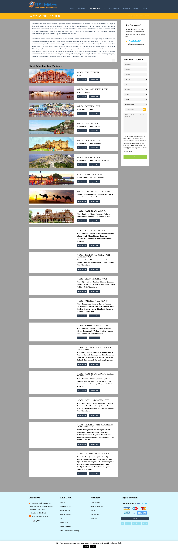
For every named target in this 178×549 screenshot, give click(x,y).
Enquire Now (94, 79)
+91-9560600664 (41, 513)
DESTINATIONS (95, 8)
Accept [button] (86, 546)
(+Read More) (128, 152)
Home (130, 16)
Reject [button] (92, 546)
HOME (72, 8)
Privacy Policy (117, 543)
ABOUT (144, 8)
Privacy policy (132, 143)
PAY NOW (135, 518)
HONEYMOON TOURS (111, 8)
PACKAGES (81, 8)
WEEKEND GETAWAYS (130, 8)
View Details (82, 79)
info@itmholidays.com (42, 516)
